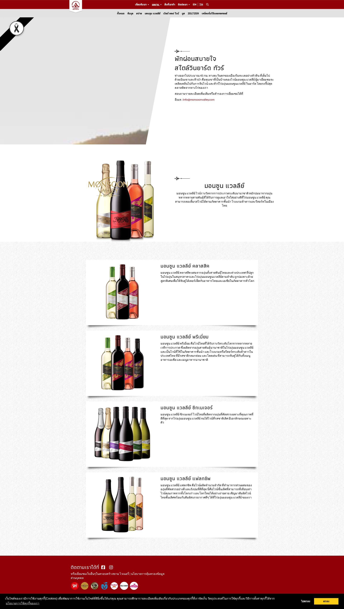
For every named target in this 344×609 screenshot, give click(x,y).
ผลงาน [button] (156, 4)
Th (201, 4)
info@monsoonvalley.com (198, 99)
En (194, 4)
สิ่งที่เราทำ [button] (169, 4)
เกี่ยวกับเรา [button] (141, 4)
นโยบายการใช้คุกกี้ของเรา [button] (22, 603)
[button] (207, 4)
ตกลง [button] (326, 601)
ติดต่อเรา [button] (183, 4)
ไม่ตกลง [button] (305, 601)
